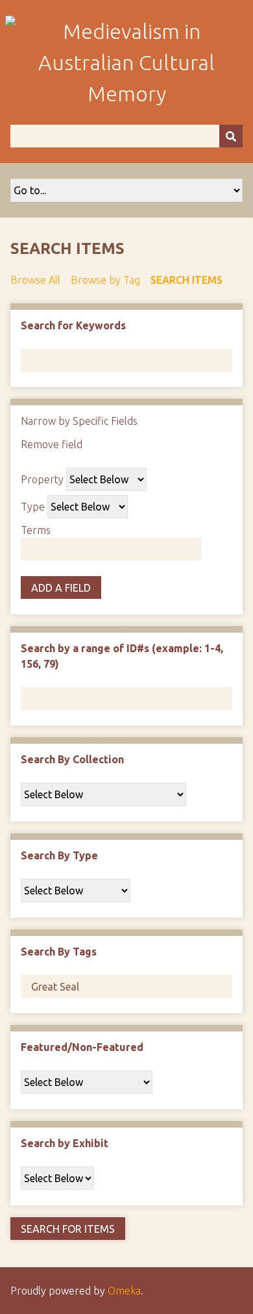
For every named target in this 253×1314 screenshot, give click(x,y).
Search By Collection (72, 759)
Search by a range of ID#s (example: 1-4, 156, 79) (122, 656)
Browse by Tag (105, 280)
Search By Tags (59, 951)
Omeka (124, 1290)
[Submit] (231, 136)
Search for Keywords (73, 325)
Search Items (187, 280)
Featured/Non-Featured (82, 1047)
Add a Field (61, 588)
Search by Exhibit (64, 1143)
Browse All (35, 280)
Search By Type (59, 855)
